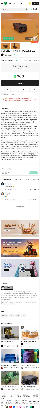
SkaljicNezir (8, 55)
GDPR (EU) (12, 395)
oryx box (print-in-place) (9, 365)
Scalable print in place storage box (28, 387)
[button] (37, 9)
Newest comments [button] (31, 179)
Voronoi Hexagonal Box (28, 341)
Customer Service (24, 401)
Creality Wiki (17, 401)
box (23, 315)
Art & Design (28, 60)
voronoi (4, 315)
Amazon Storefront (9, 401)
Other (35, 60)
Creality (2, 401)
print (11, 315)
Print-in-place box (7, 341)
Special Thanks (35, 395)
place (17, 315)
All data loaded (20, 206)
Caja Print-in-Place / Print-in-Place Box (9, 387)
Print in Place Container (28, 365)
